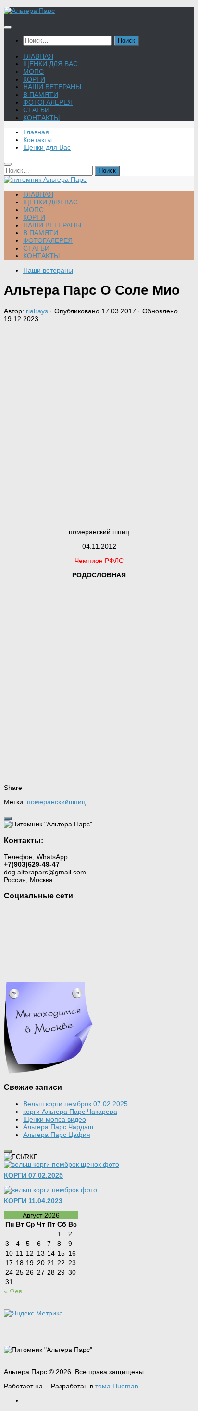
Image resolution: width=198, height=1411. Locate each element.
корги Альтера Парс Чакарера (70, 1111)
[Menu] (8, 27)
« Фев (13, 1291)
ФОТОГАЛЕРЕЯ (48, 102)
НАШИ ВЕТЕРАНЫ (52, 87)
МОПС (33, 71)
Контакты (37, 139)
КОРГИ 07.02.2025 (33, 1175)
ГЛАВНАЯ (38, 56)
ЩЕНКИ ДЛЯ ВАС (50, 64)
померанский (48, 802)
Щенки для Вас (47, 147)
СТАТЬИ (36, 110)
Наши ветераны (48, 270)
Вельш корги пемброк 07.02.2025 (75, 1104)
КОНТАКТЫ (41, 117)
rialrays (37, 311)
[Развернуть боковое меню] (8, 818)
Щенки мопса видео (54, 1119)
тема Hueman (116, 1386)
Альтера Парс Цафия (56, 1134)
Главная (36, 132)
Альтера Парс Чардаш (58, 1127)
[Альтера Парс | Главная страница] (29, 10)
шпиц (77, 802)
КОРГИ (34, 79)
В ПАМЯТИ (40, 94)
